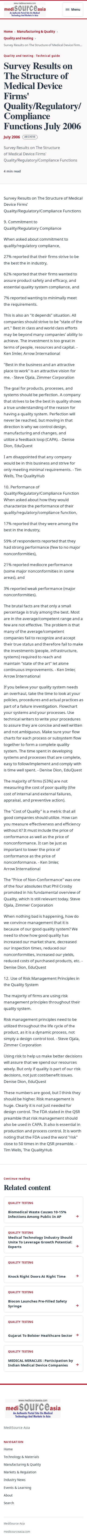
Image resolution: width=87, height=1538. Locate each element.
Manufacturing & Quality (36, 31)
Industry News (15, 1479)
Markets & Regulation (20, 1472)
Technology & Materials (21, 1457)
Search (9, 1503)
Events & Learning (17, 1487)
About (8, 1495)
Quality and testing (18, 38)
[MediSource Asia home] (25, 9)
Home (8, 31)
